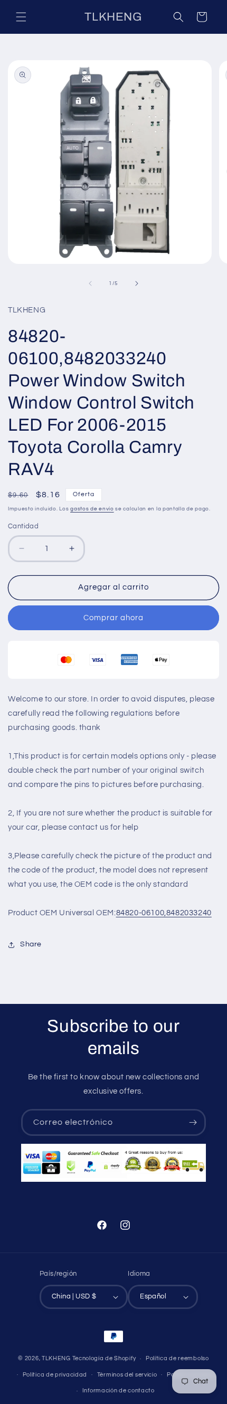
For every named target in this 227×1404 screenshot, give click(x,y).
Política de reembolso (177, 1358)
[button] (21, 17)
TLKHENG (56, 1358)
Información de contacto (118, 1390)
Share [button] (31, 944)
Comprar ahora (113, 618)
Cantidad (23, 526)
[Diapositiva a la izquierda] (90, 283)
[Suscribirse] (192, 1122)
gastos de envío (92, 508)
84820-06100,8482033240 (164, 913)
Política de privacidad (55, 1375)
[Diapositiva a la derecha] (136, 283)
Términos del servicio (127, 1375)
